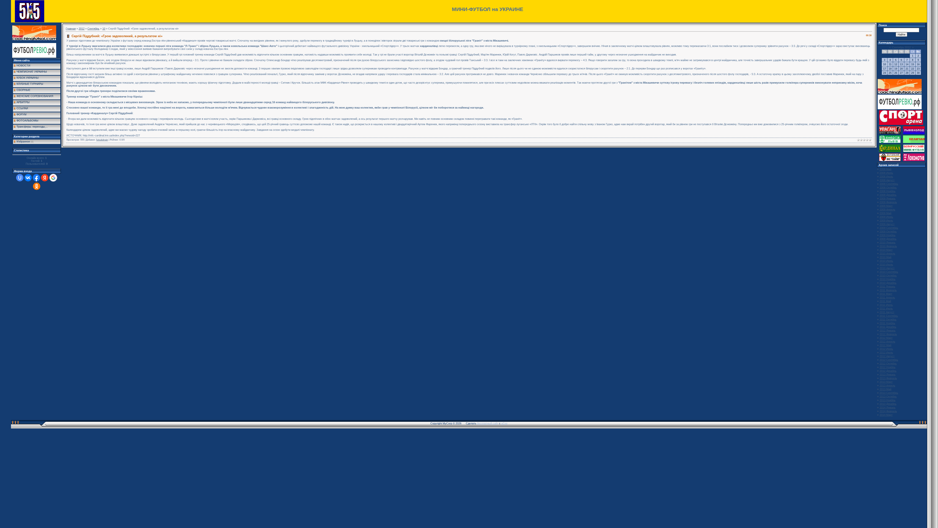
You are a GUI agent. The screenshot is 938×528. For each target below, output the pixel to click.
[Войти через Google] (53, 178)
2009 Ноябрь (887, 235)
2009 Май (885, 213)
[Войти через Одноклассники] (36, 186)
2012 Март (886, 337)
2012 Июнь (886, 348)
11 (890, 64)
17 (884, 68)
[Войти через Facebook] (36, 177)
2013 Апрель (887, 385)
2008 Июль (886, 176)
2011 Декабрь (888, 326)
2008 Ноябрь (887, 191)
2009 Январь (887, 198)
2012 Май (885, 345)
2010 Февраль (888, 246)
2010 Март (886, 249)
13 (901, 64)
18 (890, 68)
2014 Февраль (888, 411)
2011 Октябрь (888, 319)
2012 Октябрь (888, 363)
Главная (71, 28)
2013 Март (886, 381)
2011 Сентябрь (889, 315)
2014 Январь (887, 407)
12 (895, 64)
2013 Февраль (888, 378)
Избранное (23, 141)
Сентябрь (93, 28)
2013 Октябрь (888, 396)
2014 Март (886, 414)
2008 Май (885, 169)
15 (912, 64)
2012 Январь (887, 330)
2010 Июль (886, 264)
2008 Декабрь (888, 194)
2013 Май (885, 389)
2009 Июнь (886, 216)
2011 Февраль (888, 290)
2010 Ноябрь (887, 279)
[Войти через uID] (19, 177)
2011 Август (887, 312)
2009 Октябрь (888, 231)
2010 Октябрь (888, 275)
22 (912, 68)
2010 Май (885, 257)
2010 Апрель (887, 253)
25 (890, 72)
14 (907, 64)
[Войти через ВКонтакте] (28, 177)
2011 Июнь (886, 304)
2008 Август (887, 180)
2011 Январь (887, 286)
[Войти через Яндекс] (44, 177)
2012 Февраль (888, 334)
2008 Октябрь (888, 187)
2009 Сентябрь (889, 227)
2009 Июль (886, 220)
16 (918, 64)
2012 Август (887, 356)
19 (895, 68)
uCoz (504, 423)
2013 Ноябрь (887, 400)
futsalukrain (102, 140)
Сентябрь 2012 (901, 47)
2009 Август (887, 224)
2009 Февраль (888, 202)
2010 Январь (887, 242)
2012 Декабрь (888, 370)
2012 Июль (886, 352)
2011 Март (886, 293)
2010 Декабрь (888, 282)
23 (918, 68)
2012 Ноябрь (887, 367)
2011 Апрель (887, 297)
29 (912, 72)
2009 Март (886, 205)
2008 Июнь (886, 172)
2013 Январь (887, 374)
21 (907, 68)
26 (895, 72)
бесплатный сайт (487, 423)
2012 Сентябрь (889, 359)
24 (884, 72)
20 (901, 68)
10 (103, 28)
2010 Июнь (886, 260)
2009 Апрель (887, 209)
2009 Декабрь (888, 238)
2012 (82, 28)
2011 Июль (886, 308)
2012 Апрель (887, 341)
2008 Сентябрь (889, 183)
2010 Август (887, 268)
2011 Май (885, 301)
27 (901, 72)
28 (907, 72)
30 (918, 72)
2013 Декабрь (888, 403)
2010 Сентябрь (889, 271)
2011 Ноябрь (887, 323)
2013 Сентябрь (889, 392)
